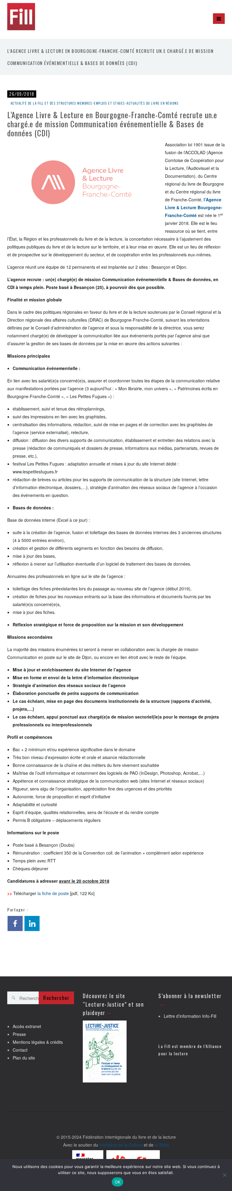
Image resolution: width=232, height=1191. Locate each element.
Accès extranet (27, 1026)
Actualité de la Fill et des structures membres (51, 103)
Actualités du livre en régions (153, 103)
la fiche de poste (53, 893)
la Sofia (162, 1145)
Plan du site (24, 1058)
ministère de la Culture (121, 1145)
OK (118, 1182)
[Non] (224, 1175)
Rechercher (56, 997)
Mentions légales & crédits (38, 1042)
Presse (19, 1034)
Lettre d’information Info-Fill (190, 1016)
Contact (20, 1050)
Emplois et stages (109, 103)
